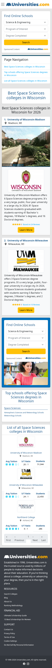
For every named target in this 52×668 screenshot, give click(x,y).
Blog (6, 598)
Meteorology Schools (12, 415)
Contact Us (8, 629)
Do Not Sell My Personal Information (19, 645)
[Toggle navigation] (3, 4)
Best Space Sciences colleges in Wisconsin (24, 66)
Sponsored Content (11, 49)
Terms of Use (9, 637)
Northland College (26, 517)
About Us (8, 601)
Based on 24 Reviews (31, 224)
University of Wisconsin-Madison (26, 119)
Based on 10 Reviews (31, 304)
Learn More (26, 229)
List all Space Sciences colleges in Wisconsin (25, 80)
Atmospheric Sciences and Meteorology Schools (24, 412)
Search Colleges (10, 594)
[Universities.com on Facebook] (24, 663)
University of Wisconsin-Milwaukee (27, 240)
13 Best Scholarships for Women (17, 619)
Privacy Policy (9, 633)
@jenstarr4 (18, 165)
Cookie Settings (10, 641)
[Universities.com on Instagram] (28, 663)
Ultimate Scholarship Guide (15, 615)
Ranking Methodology (13, 605)
